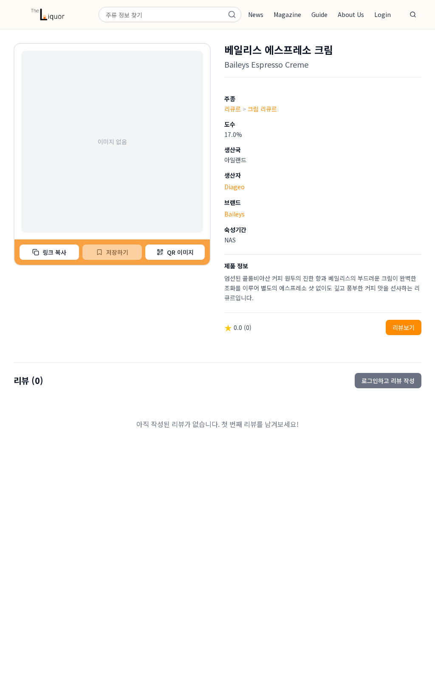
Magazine (287, 14)
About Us (351, 14)
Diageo (234, 186)
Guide (319, 14)
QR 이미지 (180, 252)
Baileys (234, 214)
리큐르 (232, 109)
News (255, 14)
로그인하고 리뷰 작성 (388, 380)
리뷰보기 (404, 327)
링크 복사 (54, 252)
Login (382, 14)
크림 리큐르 (262, 109)
